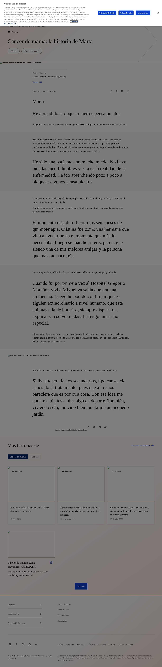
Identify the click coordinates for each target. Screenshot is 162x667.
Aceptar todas (143, 13)
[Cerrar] (158, 13)
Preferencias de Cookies (107, 13)
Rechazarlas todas (126, 13)
